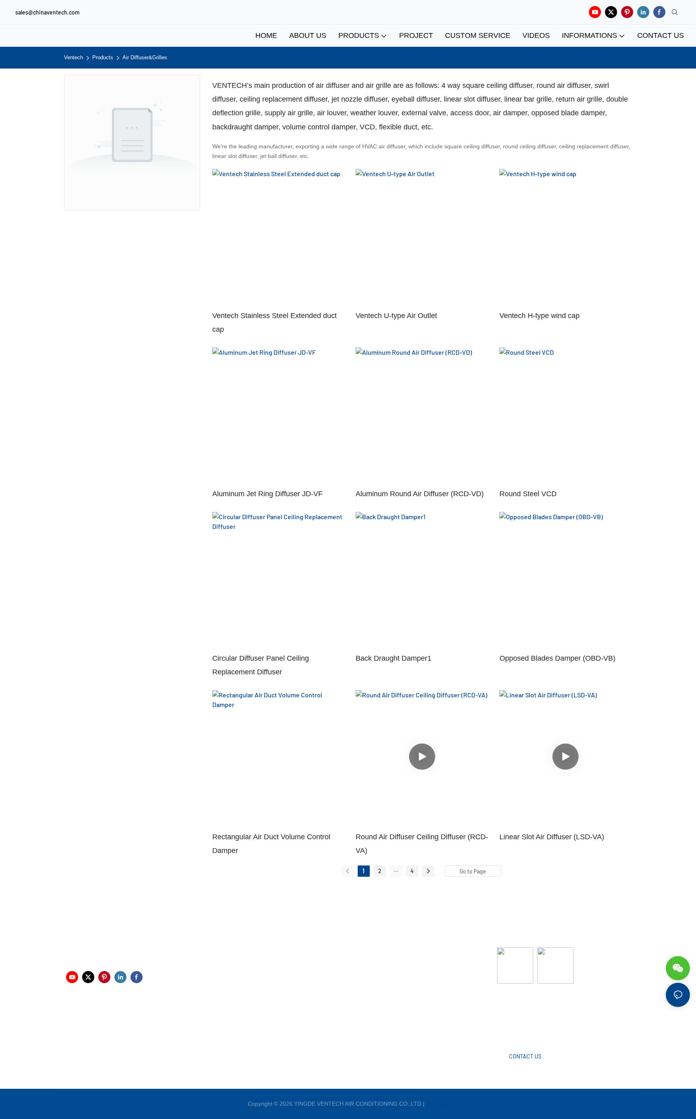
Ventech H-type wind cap (539, 316)
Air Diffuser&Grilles (144, 57)
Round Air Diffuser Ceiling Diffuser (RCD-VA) (422, 844)
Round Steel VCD (528, 494)
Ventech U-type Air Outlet (396, 316)
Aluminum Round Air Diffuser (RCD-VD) (420, 494)
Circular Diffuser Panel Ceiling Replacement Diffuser (260, 665)
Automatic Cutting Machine (531, 1015)
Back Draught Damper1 (393, 658)
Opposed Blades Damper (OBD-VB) (557, 658)
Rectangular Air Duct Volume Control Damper (271, 844)
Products (102, 57)
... (396, 869)
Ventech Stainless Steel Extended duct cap (274, 322)
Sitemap (437, 1103)
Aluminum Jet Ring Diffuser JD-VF (267, 494)
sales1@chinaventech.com (352, 1021)
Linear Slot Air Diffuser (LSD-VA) (551, 837)
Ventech (73, 57)
